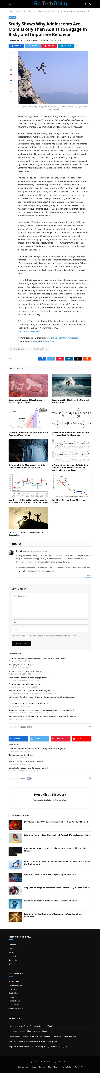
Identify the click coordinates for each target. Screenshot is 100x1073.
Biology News (14, 981)
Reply (87, 576)
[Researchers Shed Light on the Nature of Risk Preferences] (71, 385)
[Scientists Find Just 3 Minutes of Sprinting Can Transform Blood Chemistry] (15, 917)
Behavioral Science (17, 349)
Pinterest (12, 956)
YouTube (12, 952)
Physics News (14, 997)
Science (12, 17)
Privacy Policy (67, 1067)
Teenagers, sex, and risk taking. (20, 665)
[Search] (90, 4)
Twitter (11, 948)
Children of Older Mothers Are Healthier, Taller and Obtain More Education (27, 466)
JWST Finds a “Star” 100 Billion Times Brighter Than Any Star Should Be (56, 822)
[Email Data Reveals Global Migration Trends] (71, 485)
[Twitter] (11, 64)
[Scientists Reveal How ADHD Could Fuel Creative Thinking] (15, 904)
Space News (13, 1005)
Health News (14, 993)
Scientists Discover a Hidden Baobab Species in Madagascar (33, 1041)
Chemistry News (15, 985)
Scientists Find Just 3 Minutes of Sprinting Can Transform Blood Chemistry (53, 915)
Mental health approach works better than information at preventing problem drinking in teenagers (43, 716)
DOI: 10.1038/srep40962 (29, 331)
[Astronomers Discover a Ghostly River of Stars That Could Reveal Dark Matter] (15, 851)
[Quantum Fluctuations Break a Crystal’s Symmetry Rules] (15, 877)
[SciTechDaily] (50, 4)
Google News (48, 341)
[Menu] (10, 4)
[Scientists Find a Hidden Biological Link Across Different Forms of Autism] (15, 838)
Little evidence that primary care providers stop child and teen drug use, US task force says (41, 697)
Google (34, 341)
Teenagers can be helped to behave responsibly (26, 671)
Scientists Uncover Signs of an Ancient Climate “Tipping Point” (34, 1026)
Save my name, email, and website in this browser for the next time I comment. (47, 636)
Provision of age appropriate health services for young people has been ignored (37, 658)
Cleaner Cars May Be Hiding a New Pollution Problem (30, 1031)
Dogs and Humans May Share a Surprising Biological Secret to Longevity (38, 1046)
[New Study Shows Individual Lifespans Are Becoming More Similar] (28, 418)
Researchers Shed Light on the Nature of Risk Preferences (70, 401)
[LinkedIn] (11, 69)
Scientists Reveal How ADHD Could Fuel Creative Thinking (50, 901)
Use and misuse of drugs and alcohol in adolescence (27, 703)
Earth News (13, 989)
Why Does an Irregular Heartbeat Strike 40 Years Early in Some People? (57, 887)
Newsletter (13, 960)
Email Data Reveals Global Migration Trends (68, 501)
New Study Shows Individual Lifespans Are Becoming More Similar (28, 433)
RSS (10, 964)
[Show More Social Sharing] (76, 46)
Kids (28, 349)
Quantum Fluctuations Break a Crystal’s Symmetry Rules (50, 874)
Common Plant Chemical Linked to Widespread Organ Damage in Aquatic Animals (42, 1036)
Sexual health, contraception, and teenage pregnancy (28, 678)
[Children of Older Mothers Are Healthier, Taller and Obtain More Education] (28, 450)
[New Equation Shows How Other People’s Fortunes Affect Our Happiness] (71, 418)
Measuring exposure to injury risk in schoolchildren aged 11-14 (31, 691)
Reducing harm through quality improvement (24, 684)
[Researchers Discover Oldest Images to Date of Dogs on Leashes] (28, 385)
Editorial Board (53, 1067)
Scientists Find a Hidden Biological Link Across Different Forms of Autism (57, 835)
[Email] (11, 85)
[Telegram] (11, 80)
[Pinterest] (11, 75)
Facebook (12, 944)
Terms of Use (79, 1067)
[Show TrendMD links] (90, 726)
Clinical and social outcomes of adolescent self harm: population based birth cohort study (40, 710)
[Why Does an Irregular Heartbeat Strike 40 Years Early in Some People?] (15, 890)
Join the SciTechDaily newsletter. (62, 337)
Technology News (16, 1008)
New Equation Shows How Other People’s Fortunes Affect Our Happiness (70, 433)
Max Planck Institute (41, 349)
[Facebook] (11, 59)
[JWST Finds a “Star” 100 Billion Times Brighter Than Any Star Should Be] (15, 825)
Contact (42, 1067)
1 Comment (46, 40)
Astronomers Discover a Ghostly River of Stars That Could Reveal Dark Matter (56, 849)
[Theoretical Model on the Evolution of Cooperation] (28, 518)
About (33, 1067)
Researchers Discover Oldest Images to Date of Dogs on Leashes (27, 401)
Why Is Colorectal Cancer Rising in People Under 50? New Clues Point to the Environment (57, 862)
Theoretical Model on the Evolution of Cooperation (26, 533)
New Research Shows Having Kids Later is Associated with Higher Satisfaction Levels (28, 501)
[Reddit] (11, 91)
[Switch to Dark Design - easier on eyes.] (86, 4)
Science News (14, 1001)
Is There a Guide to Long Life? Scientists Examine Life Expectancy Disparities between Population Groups (70, 467)
